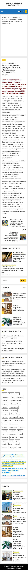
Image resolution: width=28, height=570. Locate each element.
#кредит (4, 417)
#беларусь (20, 397)
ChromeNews (10, 568)
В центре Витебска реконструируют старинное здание (19, 295)
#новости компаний (19, 421)
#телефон (5, 437)
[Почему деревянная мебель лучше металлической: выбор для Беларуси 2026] (7, 308)
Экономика (16, 494)
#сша (20, 434)
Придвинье (14, 3)
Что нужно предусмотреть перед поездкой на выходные (19, 556)
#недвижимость (6, 421)
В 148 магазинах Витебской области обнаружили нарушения (19, 499)
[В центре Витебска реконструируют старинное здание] (7, 296)
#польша (4, 427)
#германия (5, 404)
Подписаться (26, 11)
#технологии (13, 437)
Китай (10, 444)
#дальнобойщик (15, 404)
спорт (19, 447)
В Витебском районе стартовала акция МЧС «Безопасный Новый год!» (12, 270)
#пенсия (4, 424)
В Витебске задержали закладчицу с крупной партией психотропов (19, 321)
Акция (3, 265)
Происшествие (19, 252)
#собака (20, 431)
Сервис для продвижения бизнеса (13, 475)
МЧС (4, 60)
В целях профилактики (10, 265)
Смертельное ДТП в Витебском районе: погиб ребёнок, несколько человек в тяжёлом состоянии (13, 457)
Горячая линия (16, 492)
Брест (17, 441)
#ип (12, 414)
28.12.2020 (5, 274)
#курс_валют (13, 417)
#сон (3, 434)
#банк (12, 397)
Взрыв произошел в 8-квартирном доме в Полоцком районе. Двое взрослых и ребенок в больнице (19, 260)
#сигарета (12, 431)
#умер (21, 437)
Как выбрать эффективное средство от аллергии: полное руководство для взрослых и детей (14, 463)
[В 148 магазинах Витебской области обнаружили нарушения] (7, 495)
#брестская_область (15, 400)
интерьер (4, 447)
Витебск (4, 444)
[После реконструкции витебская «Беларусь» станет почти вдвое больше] (7, 507)
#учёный (4, 441)
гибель (17, 444)
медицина (13, 447)
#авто (17, 394)
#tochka (11, 394)
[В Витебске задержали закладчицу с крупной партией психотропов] (7, 320)
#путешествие (13, 427)
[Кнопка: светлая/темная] (19, 11)
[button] (2, 11)
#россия (4, 431)
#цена (11, 441)
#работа (22, 427)
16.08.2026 (17, 561)
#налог (21, 417)
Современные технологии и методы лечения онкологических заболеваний (14, 470)
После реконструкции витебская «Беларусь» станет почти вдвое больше (12, 343)
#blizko (4, 394)
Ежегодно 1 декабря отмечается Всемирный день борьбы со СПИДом (14, 363)
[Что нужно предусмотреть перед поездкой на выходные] (7, 556)
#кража (18, 414)
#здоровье (5, 414)
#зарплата (14, 410)
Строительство (17, 504)
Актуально (15, 539)
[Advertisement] (14, 40)
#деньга (4, 407)
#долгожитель (14, 407)
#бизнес (4, 400)
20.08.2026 (17, 299)
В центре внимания (6, 266)
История (15, 516)
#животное (5, 410)
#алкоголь (5, 397)
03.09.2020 (5, 74)
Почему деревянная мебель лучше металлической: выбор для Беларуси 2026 (18, 310)
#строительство (12, 434)
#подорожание (14, 424)
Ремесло (15, 527)
